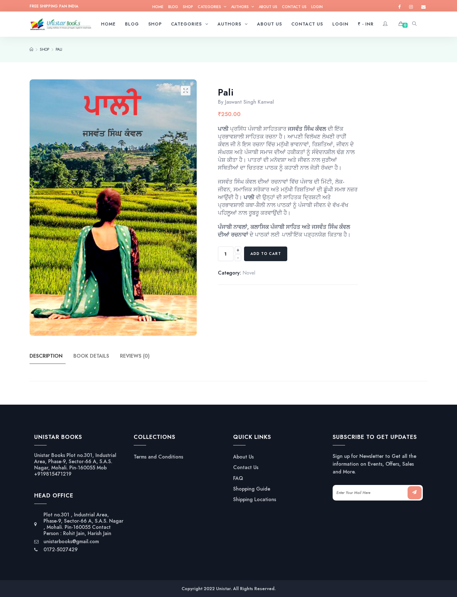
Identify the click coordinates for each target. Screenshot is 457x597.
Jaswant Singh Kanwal (249, 102)
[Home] (31, 49)
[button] (186, 91)
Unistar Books (49, 455)
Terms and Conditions (158, 457)
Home (158, 7)
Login (317, 7)
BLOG (173, 7)
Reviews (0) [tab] (135, 356)
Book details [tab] (91, 356)
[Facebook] (399, 7)
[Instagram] (411, 7)
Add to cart (265, 253)
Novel (248, 272)
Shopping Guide (251, 489)
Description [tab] (46, 356)
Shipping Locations (254, 499)
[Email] (423, 7)
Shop (188, 7)
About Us (268, 7)
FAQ (238, 478)
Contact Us (294, 7)
